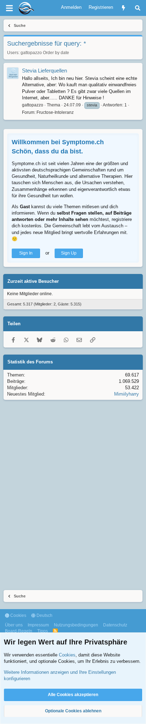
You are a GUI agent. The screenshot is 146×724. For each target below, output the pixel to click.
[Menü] (9, 8)
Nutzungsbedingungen (76, 625)
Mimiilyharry (126, 394)
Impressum (38, 625)
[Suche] (138, 7)
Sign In (26, 253)
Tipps (42, 631)
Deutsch (43, 615)
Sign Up (69, 253)
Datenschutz (115, 625)
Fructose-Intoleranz (55, 112)
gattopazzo (31, 52)
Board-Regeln (18, 631)
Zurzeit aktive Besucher (33, 281)
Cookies (17, 615)
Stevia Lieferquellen (44, 71)
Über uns (14, 625)
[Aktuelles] (123, 7)
